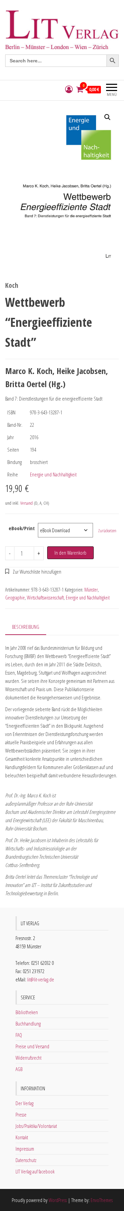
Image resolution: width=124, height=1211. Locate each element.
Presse (21, 1114)
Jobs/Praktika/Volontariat (36, 1125)
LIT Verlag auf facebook (35, 1171)
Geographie (15, 597)
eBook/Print (22, 528)
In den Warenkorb (70, 552)
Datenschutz (26, 1160)
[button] (107, 117)
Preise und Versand (32, 1046)
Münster (91, 589)
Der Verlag (24, 1103)
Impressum (25, 1148)
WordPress (58, 1200)
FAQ (19, 1034)
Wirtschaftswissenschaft (45, 597)
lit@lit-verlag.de (40, 979)
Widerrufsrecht (28, 1057)
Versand (26, 503)
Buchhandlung (28, 1023)
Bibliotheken (27, 1012)
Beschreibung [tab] (25, 626)
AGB (19, 1069)
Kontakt (22, 1137)
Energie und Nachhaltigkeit (53, 474)
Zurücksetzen (107, 531)
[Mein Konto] (69, 89)
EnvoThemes (102, 1200)
